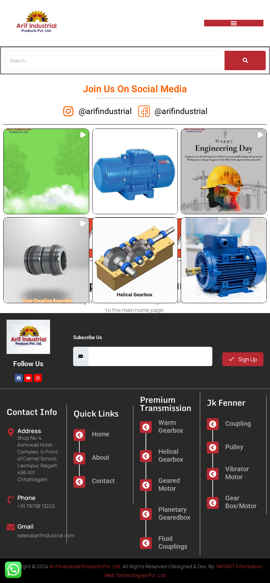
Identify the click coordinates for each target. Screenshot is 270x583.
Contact (103, 481)
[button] (46, 172)
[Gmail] (11, 526)
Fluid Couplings (172, 542)
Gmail (25, 526)
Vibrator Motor (237, 473)
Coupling (238, 423)
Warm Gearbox (170, 426)
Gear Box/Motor (240, 502)
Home (100, 434)
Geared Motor (169, 484)
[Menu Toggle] (233, 23)
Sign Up (247, 359)
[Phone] (11, 499)
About (100, 457)
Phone (26, 498)
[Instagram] (38, 378)
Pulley (234, 447)
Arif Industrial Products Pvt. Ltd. (85, 566)
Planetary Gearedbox (174, 513)
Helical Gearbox (170, 455)
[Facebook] (19, 378)
